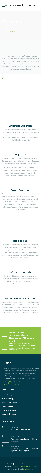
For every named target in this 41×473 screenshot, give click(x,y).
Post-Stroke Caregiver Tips (20, 429)
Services (17, 464)
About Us (10, 464)
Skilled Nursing (7, 395)
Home (5, 31)
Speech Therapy (7, 406)
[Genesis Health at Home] (20, 5)
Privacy (24, 464)
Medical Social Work (9, 410)
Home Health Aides (9, 414)
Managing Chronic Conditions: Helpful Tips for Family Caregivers (24, 450)
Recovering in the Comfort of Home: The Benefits (24, 440)
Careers (31, 464)
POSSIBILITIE (28, 469)
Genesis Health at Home (23, 466)
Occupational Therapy (9, 402)
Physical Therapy (8, 399)
